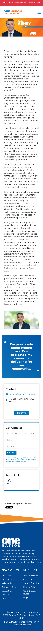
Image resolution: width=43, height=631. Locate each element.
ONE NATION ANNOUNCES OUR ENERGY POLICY (21, 2)
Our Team (28, 579)
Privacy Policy (29, 587)
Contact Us (7, 595)
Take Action (7, 583)
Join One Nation (31, 576)
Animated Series (9, 587)
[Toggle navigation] (39, 12)
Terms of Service (31, 583)
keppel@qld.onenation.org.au (24, 394)
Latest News (7, 591)
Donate (21, 413)
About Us (6, 576)
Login (26, 598)
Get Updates (8, 579)
